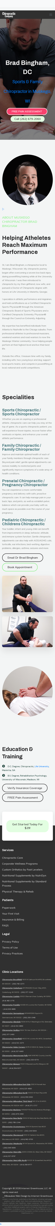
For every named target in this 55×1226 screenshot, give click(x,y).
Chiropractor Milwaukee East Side (16, 1084)
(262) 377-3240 (27, 992)
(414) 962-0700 (27, 1139)
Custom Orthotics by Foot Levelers (22, 869)
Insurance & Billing (13, 919)
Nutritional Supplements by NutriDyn (24, 875)
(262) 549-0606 (9, 1148)
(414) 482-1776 (8, 1001)
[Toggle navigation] (4, 3)
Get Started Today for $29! (27, 826)
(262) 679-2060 (17, 1114)
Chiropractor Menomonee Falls (15, 1055)
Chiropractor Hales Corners (13, 1047)
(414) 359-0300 (27, 1097)
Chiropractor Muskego (11, 1110)
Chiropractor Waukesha (12, 1143)
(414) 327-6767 (9, 1156)
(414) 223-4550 (26, 1089)
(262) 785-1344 (14, 1122)
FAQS (5, 925)
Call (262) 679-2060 (27, 119)
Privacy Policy (10, 941)
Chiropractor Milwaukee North (14, 1093)
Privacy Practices (12, 953)
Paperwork (9, 907)
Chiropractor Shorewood (12, 1135)
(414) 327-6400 (17, 1051)
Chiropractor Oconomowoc (13, 1127)
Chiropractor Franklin (11, 1005)
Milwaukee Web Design (16, 1195)
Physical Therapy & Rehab (18, 891)
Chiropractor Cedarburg (12, 988)
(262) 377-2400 (8, 1034)
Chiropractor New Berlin (12, 1118)
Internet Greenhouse (42, 1195)
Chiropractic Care (12, 857)
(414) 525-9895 (9, 1009)
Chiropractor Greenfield (12, 1039)
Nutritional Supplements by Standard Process (24, 883)
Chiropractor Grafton (11, 1030)
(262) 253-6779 (32, 1060)
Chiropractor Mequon (11, 1064)
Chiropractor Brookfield (12, 979)
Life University (42, 766)
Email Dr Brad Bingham (22, 557)
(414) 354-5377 (15, 1068)
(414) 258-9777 (26, 1165)
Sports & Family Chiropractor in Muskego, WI (27, 91)
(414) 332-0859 (17, 1026)
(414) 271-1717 (31, 1105)
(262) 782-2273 (18, 984)
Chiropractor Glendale (11, 1022)
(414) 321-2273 (18, 1043)
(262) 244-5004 (30, 1131)
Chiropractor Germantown (13, 1013)
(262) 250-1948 (29, 1017)
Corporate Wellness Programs (20, 863)
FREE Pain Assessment (27, 111)
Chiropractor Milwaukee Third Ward (17, 1101)
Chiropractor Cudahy (11, 996)
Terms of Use (10, 947)
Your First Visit (10, 913)
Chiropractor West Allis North (14, 1160)
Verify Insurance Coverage (24, 788)
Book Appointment (19, 567)
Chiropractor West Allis (11, 1152)
